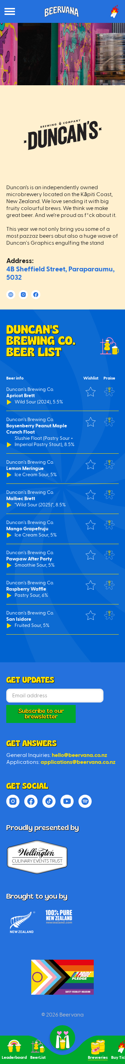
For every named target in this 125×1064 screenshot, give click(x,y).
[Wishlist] (90, 391)
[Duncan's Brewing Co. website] (10, 294)
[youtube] (67, 801)
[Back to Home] (62, 977)
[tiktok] (49, 801)
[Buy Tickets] (115, 11)
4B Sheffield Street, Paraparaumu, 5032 (60, 273)
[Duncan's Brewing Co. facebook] (35, 294)
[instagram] (12, 801)
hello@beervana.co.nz (79, 755)
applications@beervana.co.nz (78, 762)
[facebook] (31, 801)
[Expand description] (9, 402)
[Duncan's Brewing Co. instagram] (23, 294)
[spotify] (85, 801)
